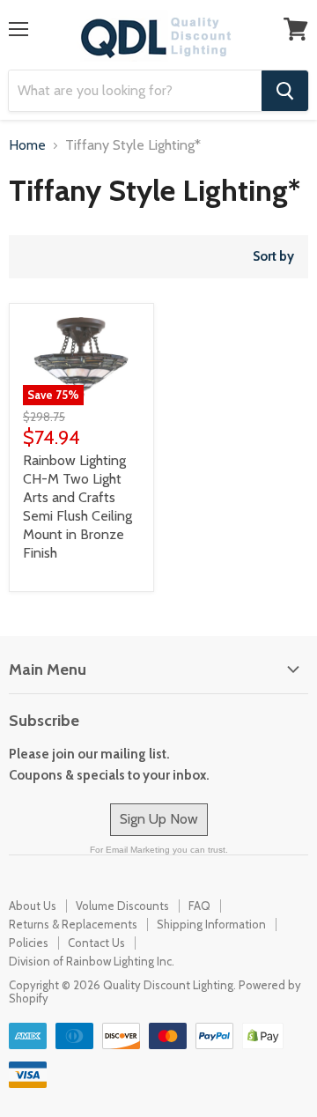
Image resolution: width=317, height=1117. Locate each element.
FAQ (199, 906)
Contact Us (96, 943)
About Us (32, 906)
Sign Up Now (159, 818)
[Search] (285, 90)
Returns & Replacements (73, 924)
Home (27, 145)
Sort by (273, 256)
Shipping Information (211, 924)
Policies (28, 943)
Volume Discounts (122, 906)
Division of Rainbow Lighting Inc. (91, 961)
